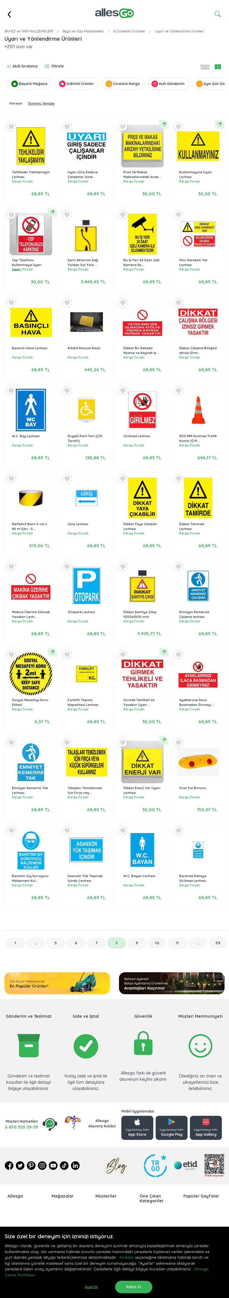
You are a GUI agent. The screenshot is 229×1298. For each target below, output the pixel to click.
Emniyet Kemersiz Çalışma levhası (194, 614)
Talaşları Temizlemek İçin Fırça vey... (85, 790)
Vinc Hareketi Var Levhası (193, 262)
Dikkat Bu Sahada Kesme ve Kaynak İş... (141, 350)
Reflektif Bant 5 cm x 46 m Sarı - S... (29, 526)
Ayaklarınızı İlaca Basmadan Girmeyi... (196, 702)
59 (218, 942)
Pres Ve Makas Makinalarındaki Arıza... (142, 174)
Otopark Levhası (81, 612)
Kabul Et (133, 1286)
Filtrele (58, 66)
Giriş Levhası (78, 524)
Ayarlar (91, 1286)
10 (157, 942)
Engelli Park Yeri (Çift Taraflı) (85, 438)
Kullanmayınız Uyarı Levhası (195, 174)
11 (177, 942)
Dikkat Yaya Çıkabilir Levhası (140, 526)
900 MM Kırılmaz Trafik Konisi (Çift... (198, 438)
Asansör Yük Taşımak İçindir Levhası (85, 878)
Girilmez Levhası (136, 436)
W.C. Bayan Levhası (139, 876)
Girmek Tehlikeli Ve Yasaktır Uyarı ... (139, 702)
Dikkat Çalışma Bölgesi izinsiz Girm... (198, 350)
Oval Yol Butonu (192, 788)
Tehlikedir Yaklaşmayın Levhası (31, 174)
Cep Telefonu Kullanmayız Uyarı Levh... (27, 265)
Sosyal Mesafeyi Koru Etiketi (30, 702)
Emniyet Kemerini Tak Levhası (30, 790)
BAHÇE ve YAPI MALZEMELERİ (28, 31)
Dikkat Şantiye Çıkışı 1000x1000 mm (140, 614)
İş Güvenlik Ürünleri (129, 31)
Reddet (126, 1257)
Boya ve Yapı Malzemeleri (83, 31)
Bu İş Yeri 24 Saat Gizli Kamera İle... (141, 262)
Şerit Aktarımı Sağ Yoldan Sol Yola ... (83, 262)
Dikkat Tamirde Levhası (191, 526)
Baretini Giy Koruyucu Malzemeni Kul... (30, 878)
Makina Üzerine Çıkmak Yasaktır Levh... (31, 614)
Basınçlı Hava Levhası (29, 348)
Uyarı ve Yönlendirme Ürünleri (179, 31)
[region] (114, 1262)
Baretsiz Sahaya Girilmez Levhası (192, 878)
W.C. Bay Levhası (26, 436)
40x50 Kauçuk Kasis (84, 348)
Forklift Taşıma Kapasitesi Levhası (83, 702)
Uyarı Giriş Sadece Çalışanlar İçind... (83, 174)
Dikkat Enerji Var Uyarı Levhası (141, 790)
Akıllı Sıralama (25, 66)
